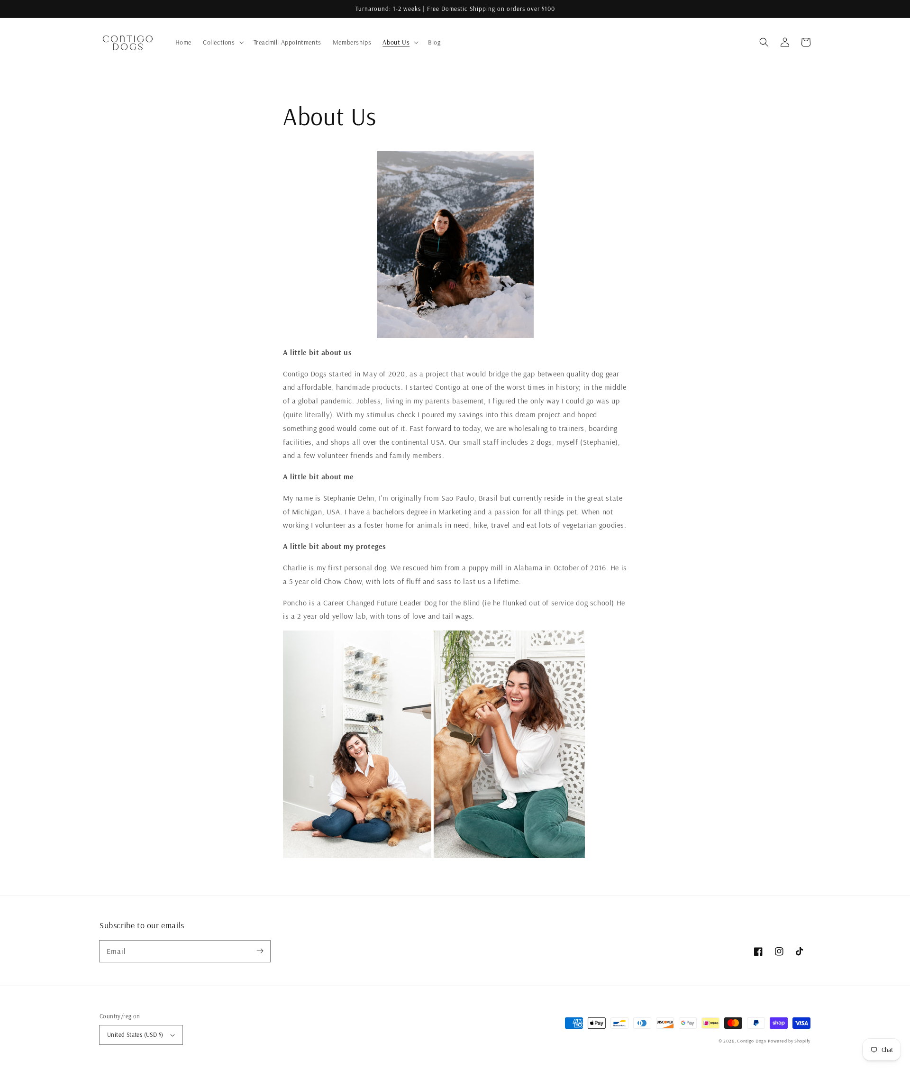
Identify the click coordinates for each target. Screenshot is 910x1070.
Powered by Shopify (789, 1041)
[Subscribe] (259, 951)
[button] (764, 42)
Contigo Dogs (751, 1041)
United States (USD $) (135, 1034)
